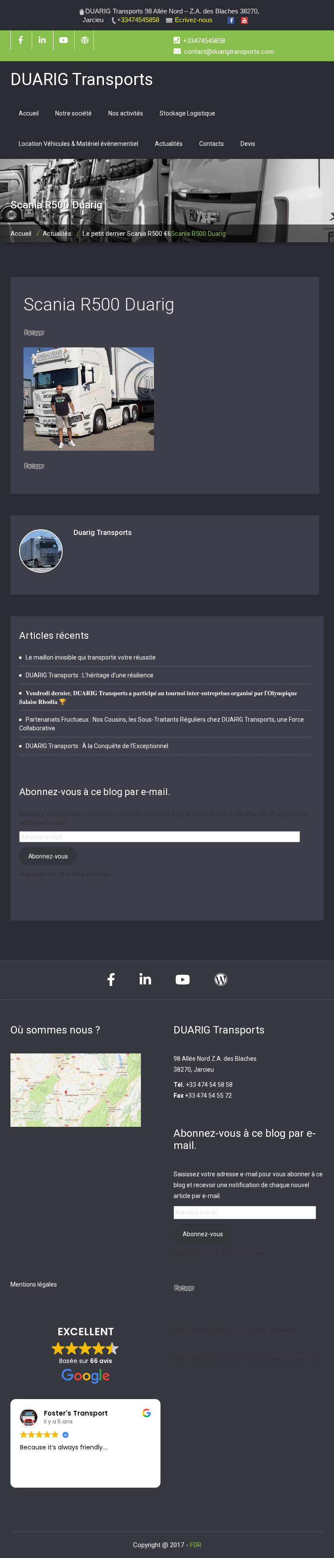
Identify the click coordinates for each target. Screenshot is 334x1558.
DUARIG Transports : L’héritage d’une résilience (90, 675)
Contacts (211, 143)
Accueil (29, 113)
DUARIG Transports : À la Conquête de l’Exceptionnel (97, 746)
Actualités (169, 143)
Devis (247, 143)
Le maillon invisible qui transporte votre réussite (91, 657)
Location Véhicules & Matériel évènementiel (78, 143)
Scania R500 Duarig (98, 304)
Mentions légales (33, 1284)
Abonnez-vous (48, 856)
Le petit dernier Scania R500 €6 (127, 234)
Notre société (73, 113)
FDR (195, 1545)
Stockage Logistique (187, 113)
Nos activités (125, 113)
